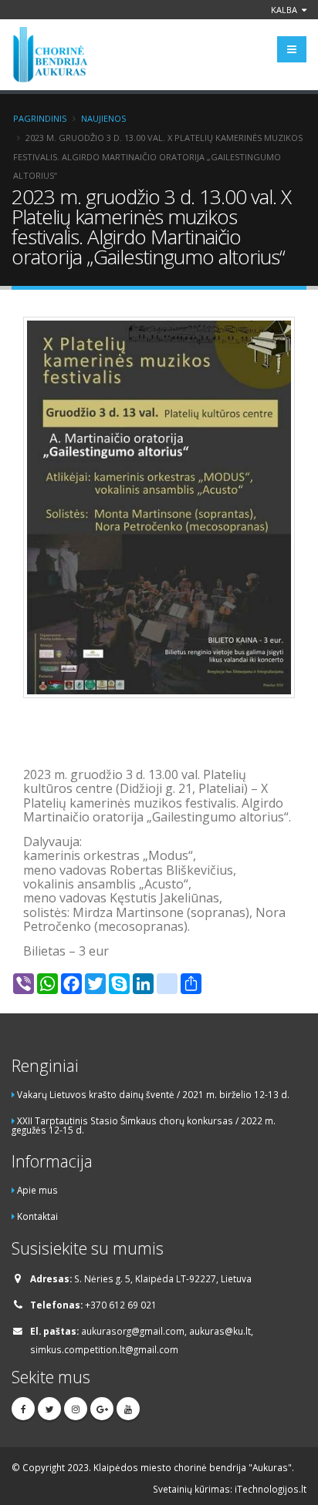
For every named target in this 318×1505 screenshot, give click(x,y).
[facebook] (23, 1408)
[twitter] (49, 1408)
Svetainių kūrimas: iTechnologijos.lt (229, 1489)
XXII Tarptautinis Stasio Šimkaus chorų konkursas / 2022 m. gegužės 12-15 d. (144, 1125)
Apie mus (37, 1190)
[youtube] (128, 1408)
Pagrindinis (39, 118)
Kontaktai (37, 1216)
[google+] (101, 1408)
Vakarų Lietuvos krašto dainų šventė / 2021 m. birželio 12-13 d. (153, 1094)
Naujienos (103, 118)
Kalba (285, 9)
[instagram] (75, 1408)
